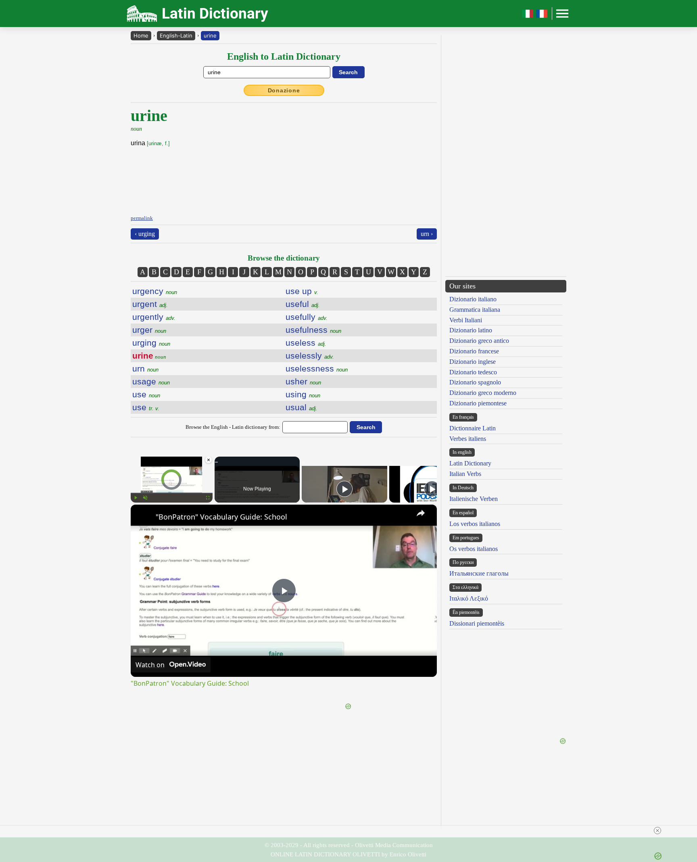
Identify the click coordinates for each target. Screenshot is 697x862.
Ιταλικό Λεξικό (468, 598)
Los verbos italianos (474, 523)
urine (210, 35)
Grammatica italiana (474, 309)
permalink (142, 218)
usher (303, 381)
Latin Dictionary (470, 463)
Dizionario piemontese (478, 403)
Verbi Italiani (465, 320)
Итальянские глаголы (479, 573)
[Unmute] (145, 498)
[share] (420, 513)
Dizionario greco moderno (482, 392)
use (146, 394)
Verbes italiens (467, 438)
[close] (657, 830)
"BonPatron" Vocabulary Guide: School (221, 517)
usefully (307, 316)
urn (145, 368)
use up (302, 291)
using (303, 394)
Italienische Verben (473, 498)
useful (303, 304)
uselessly (310, 355)
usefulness (313, 329)
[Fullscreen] (208, 498)
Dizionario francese (474, 351)
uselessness (317, 368)
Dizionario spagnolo (475, 382)
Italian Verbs (465, 473)
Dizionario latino (470, 330)
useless (306, 342)
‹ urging (145, 233)
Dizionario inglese (472, 361)
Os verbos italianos (473, 548)
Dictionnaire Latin (472, 428)
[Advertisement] (369, 156)
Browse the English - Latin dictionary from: (233, 427)
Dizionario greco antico (479, 340)
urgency (154, 291)
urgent (150, 304)
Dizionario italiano (473, 299)
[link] (144, 517)
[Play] (135, 498)
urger (149, 329)
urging (151, 342)
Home (141, 35)
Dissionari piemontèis (476, 623)
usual (301, 407)
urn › (427, 233)
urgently (153, 316)
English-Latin (176, 35)
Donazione (284, 90)
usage (151, 381)
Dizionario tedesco (473, 372)
